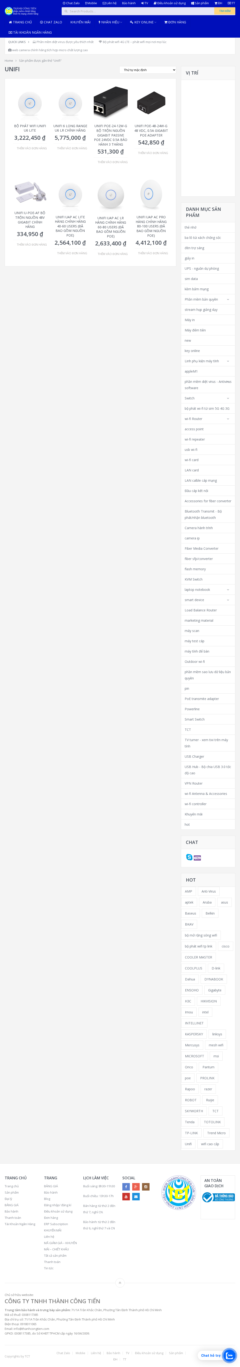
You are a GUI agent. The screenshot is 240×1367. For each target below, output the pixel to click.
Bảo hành (129, 3)
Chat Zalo (72, 3)
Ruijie (210, 1100)
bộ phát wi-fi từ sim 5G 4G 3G (207, 408)
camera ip (192, 538)
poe (188, 1078)
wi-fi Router (193, 418)
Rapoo (190, 1089)
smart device (194, 600)
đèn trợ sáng (194, 248)
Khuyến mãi (80, 22)
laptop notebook (197, 589)
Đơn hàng (176, 22)
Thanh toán (13, 1218)
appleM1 (191, 371)
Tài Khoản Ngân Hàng (20, 1224)
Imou (189, 1012)
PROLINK (207, 1078)
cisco (225, 946)
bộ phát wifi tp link (198, 946)
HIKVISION (209, 1001)
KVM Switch (193, 579)
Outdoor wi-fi (195, 661)
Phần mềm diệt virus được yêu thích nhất (65, 42)
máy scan (192, 630)
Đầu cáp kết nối (196, 490)
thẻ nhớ (190, 227)
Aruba (207, 902)
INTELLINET (194, 1023)
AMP (188, 891)
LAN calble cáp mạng (201, 480)
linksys (217, 1034)
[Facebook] (126, 1187)
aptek (189, 902)
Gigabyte (214, 990)
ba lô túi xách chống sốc (203, 237)
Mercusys (192, 1045)
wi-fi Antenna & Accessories (206, 793)
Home (9, 60)
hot (187, 824)
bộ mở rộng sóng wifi (201, 935)
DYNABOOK (213, 979)
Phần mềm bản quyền (201, 299)
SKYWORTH (194, 1111)
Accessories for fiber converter (208, 501)
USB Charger (194, 756)
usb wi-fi (191, 449)
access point (194, 429)
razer (208, 1089)
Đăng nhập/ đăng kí (57, 1205)
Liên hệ (111, 3)
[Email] (136, 1196)
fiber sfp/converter (199, 558)
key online (192, 350)
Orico (189, 1067)
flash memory (195, 569)
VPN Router (193, 783)
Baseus (190, 913)
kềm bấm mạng (197, 289)
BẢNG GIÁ (12, 1205)
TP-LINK (191, 1133)
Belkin (210, 913)
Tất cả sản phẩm (55, 1255)
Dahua (190, 979)
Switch (190, 398)
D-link (216, 968)
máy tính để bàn (197, 651)
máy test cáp (194, 641)
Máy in (190, 320)
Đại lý (8, 1199)
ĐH (219, 3)
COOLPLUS (193, 968)
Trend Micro (216, 1133)
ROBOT (191, 1100)
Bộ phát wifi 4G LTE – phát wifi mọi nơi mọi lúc (134, 42)
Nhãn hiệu (109, 22)
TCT (188, 729)
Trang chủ (22, 22)
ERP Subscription (56, 1224)
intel (205, 1012)
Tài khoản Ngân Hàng (32, 32)
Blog (47, 1199)
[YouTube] (126, 1196)
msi (216, 1056)
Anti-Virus (209, 891)
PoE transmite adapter (202, 698)
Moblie (92, 3)
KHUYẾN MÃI (52, 1230)
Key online (143, 22)
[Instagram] (146, 1187)
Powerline (192, 709)
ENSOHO (192, 990)
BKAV (189, 924)
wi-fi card (192, 460)
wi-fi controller (195, 804)
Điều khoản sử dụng (171, 3)
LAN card (192, 470)
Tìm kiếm (225, 11)
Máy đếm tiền (195, 330)
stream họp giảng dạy (201, 309)
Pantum (208, 1067)
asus (224, 902)
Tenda (190, 1122)
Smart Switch (195, 719)
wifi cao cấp (210, 1144)
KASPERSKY (194, 1034)
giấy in (189, 258)
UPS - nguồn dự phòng (202, 268)
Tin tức (48, 1268)
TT (233, 3)
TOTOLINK (212, 1122)
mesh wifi (216, 1045)
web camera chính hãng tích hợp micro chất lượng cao (49, 50)
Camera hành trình (199, 528)
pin (187, 688)
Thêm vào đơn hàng (32, 148)
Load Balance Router (201, 610)
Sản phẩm (201, 3)
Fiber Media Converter (201, 548)
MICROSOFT (194, 1056)
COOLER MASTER (198, 957)
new (188, 340)
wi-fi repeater (195, 439)
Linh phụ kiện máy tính (202, 361)
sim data (191, 278)
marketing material (199, 620)
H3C (188, 1001)
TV (146, 3)
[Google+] (136, 1187)
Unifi (188, 1144)
